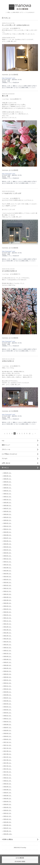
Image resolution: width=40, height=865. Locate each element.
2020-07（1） (7, 662)
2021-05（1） (7, 635)
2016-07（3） (7, 792)
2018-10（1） (7, 721)
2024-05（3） (7, 544)
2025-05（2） (7, 511)
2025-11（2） (7, 496)
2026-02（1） (7, 487)
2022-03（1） (7, 609)
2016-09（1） (7, 786)
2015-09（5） (7, 822)
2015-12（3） (7, 813)
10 (29, 433)
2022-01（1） (7, 615)
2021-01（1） (7, 644)
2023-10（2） (7, 564)
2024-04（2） (7, 547)
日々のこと (5, 467)
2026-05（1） (7, 478)
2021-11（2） (7, 621)
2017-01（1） (7, 774)
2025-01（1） (7, 523)
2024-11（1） (7, 529)
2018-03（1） (7, 736)
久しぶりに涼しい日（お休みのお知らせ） (16, 25)
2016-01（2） (7, 810)
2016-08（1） (7, 789)
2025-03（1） (7, 517)
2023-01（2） (7, 585)
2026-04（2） (7, 481)
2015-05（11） (7, 834)
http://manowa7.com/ (8, 78)
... (32, 433)
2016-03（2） (7, 804)
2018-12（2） (7, 715)
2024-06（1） (7, 541)
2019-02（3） (7, 709)
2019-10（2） (7, 689)
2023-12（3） (7, 558)
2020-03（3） (7, 674)
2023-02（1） (7, 582)
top (3, 440)
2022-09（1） (7, 597)
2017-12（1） (7, 742)
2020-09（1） (7, 656)
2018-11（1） (7, 718)
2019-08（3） (7, 695)
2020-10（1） (7, 653)
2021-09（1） (7, 626)
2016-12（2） (7, 777)
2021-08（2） (7, 629)
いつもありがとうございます (11, 193)
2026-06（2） (7, 476)
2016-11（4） (7, 780)
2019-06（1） (7, 700)
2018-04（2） (7, 733)
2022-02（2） (7, 612)
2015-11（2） (7, 816)
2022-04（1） (7, 606)
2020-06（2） (7, 665)
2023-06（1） (7, 570)
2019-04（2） (7, 703)
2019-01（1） (7, 712)
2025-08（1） (7, 505)
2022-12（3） (7, 588)
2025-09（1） (7, 502)
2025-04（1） (7, 514)
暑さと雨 (5, 96)
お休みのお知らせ (8, 361)
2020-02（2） (7, 677)
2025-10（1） (7, 499)
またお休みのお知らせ (9, 271)
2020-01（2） (7, 680)
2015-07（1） (7, 828)
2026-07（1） (7, 473)
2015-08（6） (7, 825)
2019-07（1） (7, 698)
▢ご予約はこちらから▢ (9, 454)
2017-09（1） (7, 751)
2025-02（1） (7, 520)
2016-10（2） (7, 783)
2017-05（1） (7, 763)
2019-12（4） (7, 683)
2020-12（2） (7, 647)
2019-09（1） (7, 692)
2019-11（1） (7, 686)
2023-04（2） (7, 576)
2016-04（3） (7, 801)
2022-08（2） (7, 600)
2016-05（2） (7, 798)
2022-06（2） (7, 603)
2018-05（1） (7, 730)
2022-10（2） (7, 594)
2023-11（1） (7, 561)
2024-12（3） (7, 526)
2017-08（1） (7, 754)
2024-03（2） (7, 550)
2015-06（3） (7, 831)
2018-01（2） (7, 739)
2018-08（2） (7, 724)
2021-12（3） (7, 618)
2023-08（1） (7, 567)
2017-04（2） (7, 766)
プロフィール (6, 449)
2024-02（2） (7, 552)
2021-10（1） (7, 624)
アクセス (4, 458)
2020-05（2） (7, 668)
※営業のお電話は (7, 839)
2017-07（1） (7, 757)
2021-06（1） (7, 632)
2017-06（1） (7, 760)
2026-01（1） (7, 490)
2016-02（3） (7, 807)
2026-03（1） (7, 484)
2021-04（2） (7, 638)
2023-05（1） (7, 573)
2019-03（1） (7, 706)
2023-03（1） (7, 579)
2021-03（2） (7, 641)
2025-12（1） (7, 493)
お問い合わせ (6, 463)
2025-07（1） (7, 508)
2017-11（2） (7, 745)
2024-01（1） (7, 555)
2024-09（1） (7, 532)
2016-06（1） (7, 795)
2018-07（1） (7, 727)
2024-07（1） (7, 538)
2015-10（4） (7, 819)
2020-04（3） (7, 671)
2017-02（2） (7, 772)
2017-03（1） (7, 769)
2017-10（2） (7, 748)
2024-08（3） (7, 535)
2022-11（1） (7, 591)
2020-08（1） (7, 659)
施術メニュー (6, 445)
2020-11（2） (7, 650)
